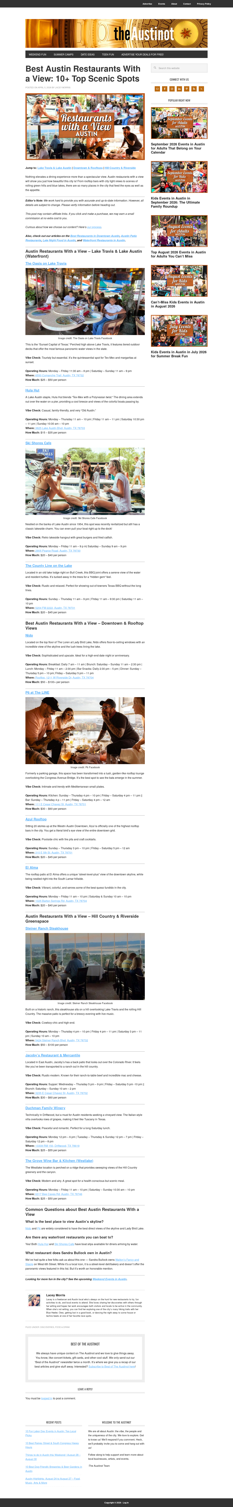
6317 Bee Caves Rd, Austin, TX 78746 (58, 1194)
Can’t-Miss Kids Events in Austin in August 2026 (178, 304)
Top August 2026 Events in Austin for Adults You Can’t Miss (178, 254)
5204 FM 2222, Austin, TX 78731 (55, 608)
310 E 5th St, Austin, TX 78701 (53, 852)
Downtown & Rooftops (88, 168)
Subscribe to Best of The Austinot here (112, 1366)
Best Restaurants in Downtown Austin (95, 236)
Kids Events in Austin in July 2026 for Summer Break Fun (179, 353)
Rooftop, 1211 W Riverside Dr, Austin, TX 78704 (64, 677)
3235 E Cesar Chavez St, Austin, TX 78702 (61, 1093)
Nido (28, 1228)
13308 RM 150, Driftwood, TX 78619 (57, 1146)
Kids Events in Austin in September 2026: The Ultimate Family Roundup (175, 202)
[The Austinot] (116, 33)
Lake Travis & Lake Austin (54, 168)
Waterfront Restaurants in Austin (104, 240)
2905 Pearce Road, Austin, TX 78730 (58, 551)
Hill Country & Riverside (120, 168)
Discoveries (47, 1327)
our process (94, 227)
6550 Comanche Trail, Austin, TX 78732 (59, 375)
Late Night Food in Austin (59, 240)
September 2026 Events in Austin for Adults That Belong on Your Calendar (178, 148)
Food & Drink (62, 1327)
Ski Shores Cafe (64, 1244)
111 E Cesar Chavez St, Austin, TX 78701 (60, 804)
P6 (39, 1228)
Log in (126, 1502)
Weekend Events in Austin (109, 1279)
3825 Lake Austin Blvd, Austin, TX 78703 (60, 428)
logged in (46, 1398)
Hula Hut (43, 1244)
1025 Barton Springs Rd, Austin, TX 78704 (61, 901)
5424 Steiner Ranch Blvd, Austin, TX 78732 (61, 1040)
